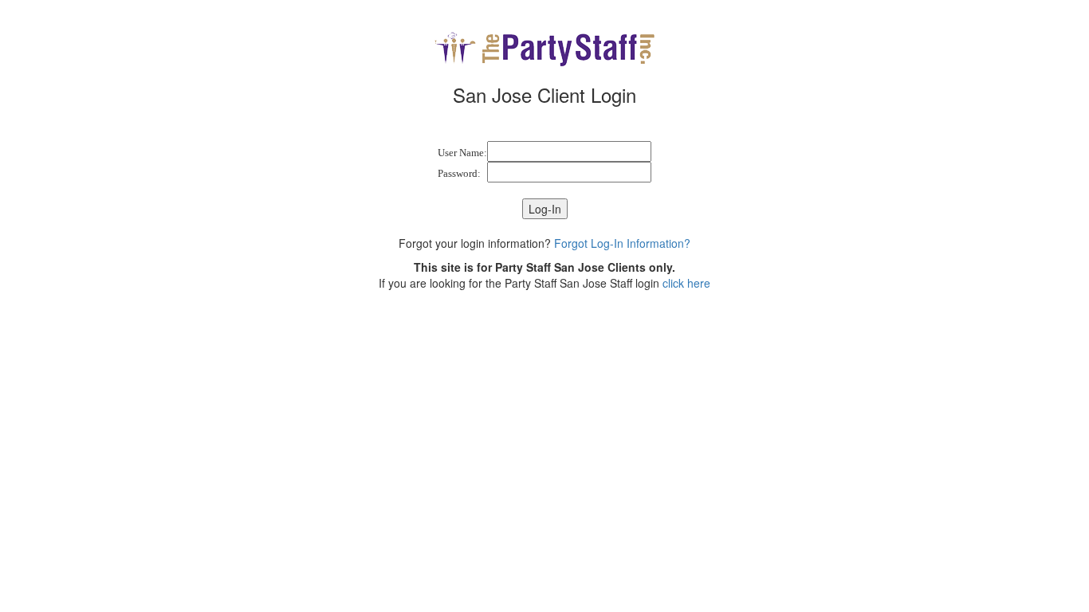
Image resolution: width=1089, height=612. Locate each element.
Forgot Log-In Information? (622, 243)
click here (686, 283)
